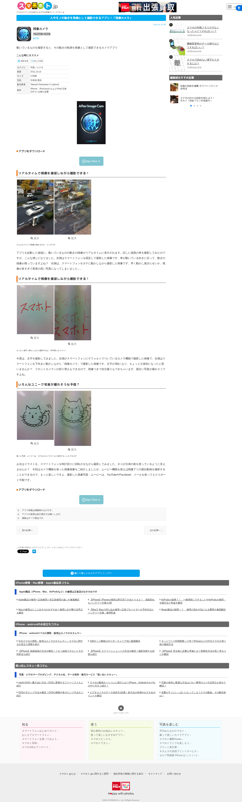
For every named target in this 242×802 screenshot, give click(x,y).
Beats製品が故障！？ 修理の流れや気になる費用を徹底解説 (193, 609)
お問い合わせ (174, 773)
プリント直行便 (168, 747)
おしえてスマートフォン (35, 734)
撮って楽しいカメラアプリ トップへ (93, 573)
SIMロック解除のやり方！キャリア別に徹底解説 (115, 641)
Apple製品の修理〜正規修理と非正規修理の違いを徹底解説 (48, 599)
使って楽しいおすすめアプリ (107, 734)
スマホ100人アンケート (35, 747)
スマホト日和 (29, 743)
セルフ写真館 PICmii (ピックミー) (178, 755)
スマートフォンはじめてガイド (39, 730)
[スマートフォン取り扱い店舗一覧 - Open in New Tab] (195, 187)
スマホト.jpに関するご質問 (94, 773)
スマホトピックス (101, 739)
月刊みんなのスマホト (171, 730)
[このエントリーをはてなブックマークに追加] (34, 551)
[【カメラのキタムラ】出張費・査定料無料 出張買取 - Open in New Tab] (148, 11)
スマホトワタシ (99, 743)
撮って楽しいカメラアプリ (174, 734)
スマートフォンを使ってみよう (39, 739)
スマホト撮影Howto (170, 739)
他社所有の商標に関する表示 (128, 773)
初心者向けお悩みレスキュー (107, 730)
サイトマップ (155, 773)
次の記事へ (155, 530)
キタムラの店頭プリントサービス (178, 751)
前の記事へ (27, 530)
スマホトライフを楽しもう (174, 743)
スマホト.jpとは (67, 773)
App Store (91, 161)
